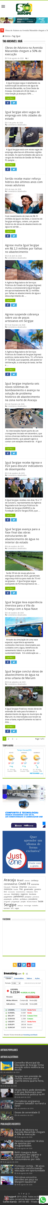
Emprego (15, 887)
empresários (32, 887)
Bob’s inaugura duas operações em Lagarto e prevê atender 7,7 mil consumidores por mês (28, 1156)
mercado (7, 894)
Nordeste (32, 894)
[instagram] (33, 965)
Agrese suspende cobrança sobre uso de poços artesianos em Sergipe (22, 318)
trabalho (35, 905)
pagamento (8, 897)
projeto (23, 902)
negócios (24, 894)
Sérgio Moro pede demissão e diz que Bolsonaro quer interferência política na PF (30, 1092)
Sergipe (10, 905)
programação (15, 902)
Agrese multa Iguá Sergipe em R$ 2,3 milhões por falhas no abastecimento (23, 248)
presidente (33, 899)
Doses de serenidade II (27, 1112)
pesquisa (28, 897)
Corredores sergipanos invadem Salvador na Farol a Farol (30, 1103)
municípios (15, 894)
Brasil (20, 880)
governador (28, 889)
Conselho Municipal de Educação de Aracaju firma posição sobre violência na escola (29, 1066)
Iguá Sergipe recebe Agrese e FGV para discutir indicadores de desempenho (24, 466)
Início (7, 36)
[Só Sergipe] (24, 8)
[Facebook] (19, 965)
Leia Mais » (10, 98)
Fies (21, 889)
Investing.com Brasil (30, 1035)
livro (36, 892)
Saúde (40, 901)
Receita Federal (32, 902)
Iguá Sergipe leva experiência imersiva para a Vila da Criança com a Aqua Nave (23, 605)
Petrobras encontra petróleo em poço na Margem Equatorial (26, 1179)
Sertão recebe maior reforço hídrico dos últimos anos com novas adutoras (24, 182)
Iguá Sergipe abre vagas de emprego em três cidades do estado (23, 115)
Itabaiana (29, 892)
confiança (34, 881)
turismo (7, 908)
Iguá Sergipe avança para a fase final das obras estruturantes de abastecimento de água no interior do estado (22, 536)
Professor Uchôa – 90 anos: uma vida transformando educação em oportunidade (30, 1168)
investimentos (20, 892)
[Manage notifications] (7, 1198)
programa (7, 902)
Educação (7, 887)
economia (35, 884)
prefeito (16, 899)
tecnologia (27, 905)
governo (37, 889)
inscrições (11, 892)
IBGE (5, 892)
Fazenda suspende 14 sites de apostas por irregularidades (29, 1143)
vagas (17, 908)
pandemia (19, 896)
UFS (12, 908)
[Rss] (15, 965)
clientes (27, 881)
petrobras (36, 897)
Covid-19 (24, 884)
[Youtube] (29, 965)
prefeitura (23, 899)
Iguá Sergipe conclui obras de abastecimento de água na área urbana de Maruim (24, 675)
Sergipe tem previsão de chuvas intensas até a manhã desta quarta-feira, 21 (29, 1079)
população (8, 899)
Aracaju (10, 880)
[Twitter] (24, 965)
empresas (23, 887)
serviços (20, 905)
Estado (16, 889)
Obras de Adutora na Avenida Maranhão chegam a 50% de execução (24, 51)
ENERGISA (8, 889)
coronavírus (10, 884)
